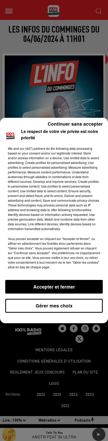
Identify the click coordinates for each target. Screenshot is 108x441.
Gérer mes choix (54, 305)
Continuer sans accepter (75, 123)
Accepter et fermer (54, 286)
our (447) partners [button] (32, 148)
